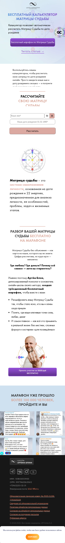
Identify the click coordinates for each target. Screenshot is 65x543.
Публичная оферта (18, 518)
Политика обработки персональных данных (29, 507)
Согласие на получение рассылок (24, 514)
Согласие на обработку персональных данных (30, 511)
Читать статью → (32, 51)
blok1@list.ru (33, 488)
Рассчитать (32, 131)
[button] (32, 372)
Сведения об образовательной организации (29, 503)
